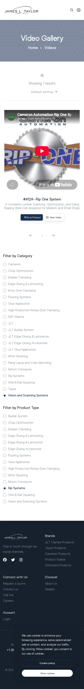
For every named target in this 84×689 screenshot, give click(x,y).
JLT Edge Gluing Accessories (28, 343)
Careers (8, 600)
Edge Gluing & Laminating (25, 284)
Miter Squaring (18, 356)
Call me (8, 595)
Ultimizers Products (58, 565)
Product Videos (55, 559)
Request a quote (14, 583)
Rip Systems (16, 376)
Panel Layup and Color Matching (29, 362)
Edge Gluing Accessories (24, 449)
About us (51, 583)
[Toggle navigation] (78, 10)
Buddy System (18, 416)
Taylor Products (55, 548)
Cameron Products (57, 553)
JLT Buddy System (21, 330)
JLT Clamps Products (59, 542)
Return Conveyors (20, 369)
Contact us (10, 589)
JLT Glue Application (22, 349)
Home (33, 48)
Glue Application (19, 303)
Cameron (14, 264)
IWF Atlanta (16, 316)
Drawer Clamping (19, 277)
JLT (10, 323)
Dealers (50, 589)
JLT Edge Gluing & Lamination (28, 336)
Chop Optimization (20, 270)
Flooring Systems (19, 297)
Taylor (12, 389)
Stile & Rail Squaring (21, 382)
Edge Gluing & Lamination (25, 442)
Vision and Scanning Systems (28, 395)
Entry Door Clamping (22, 290)
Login (6, 619)
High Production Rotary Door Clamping (34, 310)
